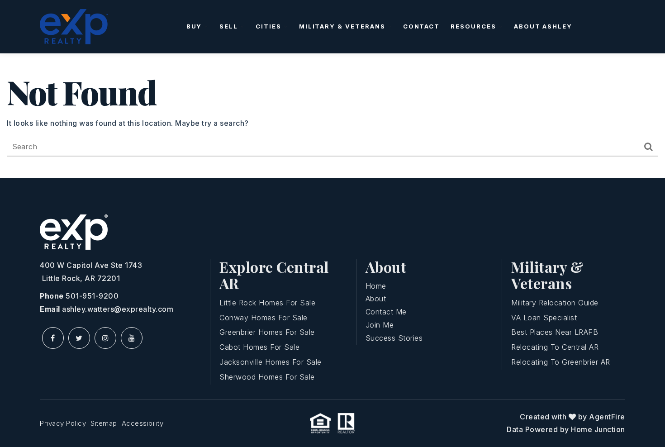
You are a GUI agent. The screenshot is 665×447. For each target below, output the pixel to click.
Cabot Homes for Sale (259, 347)
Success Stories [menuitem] (394, 337)
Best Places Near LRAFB (554, 332)
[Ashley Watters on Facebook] (53, 338)
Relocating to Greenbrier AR (560, 361)
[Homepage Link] (74, 25)
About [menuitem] (376, 298)
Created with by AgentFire (572, 416)
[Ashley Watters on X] (79, 338)
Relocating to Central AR (554, 347)
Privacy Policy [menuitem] (63, 423)
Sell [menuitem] (229, 26)
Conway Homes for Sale (263, 317)
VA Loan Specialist (544, 317)
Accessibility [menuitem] (143, 423)
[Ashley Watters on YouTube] (131, 338)
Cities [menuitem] (270, 26)
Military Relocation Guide (554, 302)
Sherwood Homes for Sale (267, 376)
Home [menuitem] (376, 285)
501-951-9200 (92, 295)
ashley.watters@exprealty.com (117, 309)
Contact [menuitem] (421, 26)
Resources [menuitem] (475, 26)
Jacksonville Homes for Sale (270, 361)
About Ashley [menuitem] (543, 26)
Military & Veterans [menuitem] (343, 26)
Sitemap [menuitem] (103, 423)
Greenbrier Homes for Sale (267, 332)
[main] (332, 115)
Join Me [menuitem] (380, 324)
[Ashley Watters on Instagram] (105, 338)
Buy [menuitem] (195, 26)
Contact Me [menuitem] (386, 311)
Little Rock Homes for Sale (267, 302)
